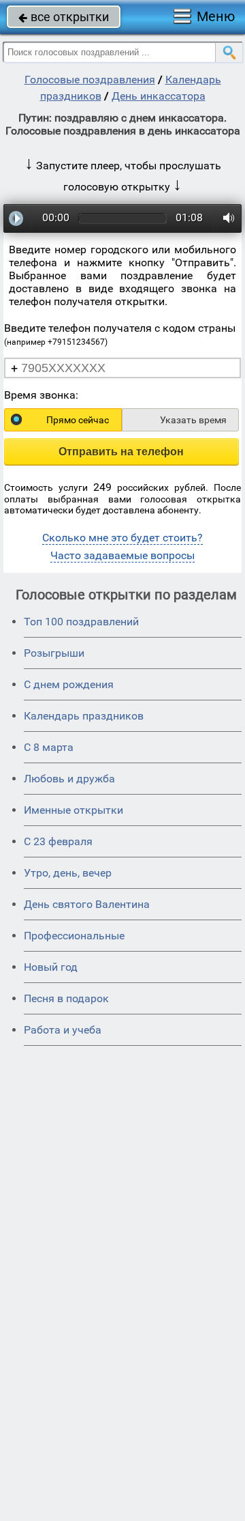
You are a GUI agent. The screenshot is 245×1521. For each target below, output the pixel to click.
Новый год (51, 967)
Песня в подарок (66, 998)
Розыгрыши (54, 652)
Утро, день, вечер (68, 872)
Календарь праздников (84, 715)
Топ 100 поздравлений (81, 621)
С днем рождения (69, 684)
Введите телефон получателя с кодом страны (119, 334)
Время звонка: (41, 394)
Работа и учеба (62, 1029)
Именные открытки (73, 810)
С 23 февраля (58, 841)
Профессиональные (74, 935)
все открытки (63, 17)
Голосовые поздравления (89, 79)
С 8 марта (49, 747)
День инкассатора (159, 95)
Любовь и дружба (69, 778)
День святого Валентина (87, 904)
